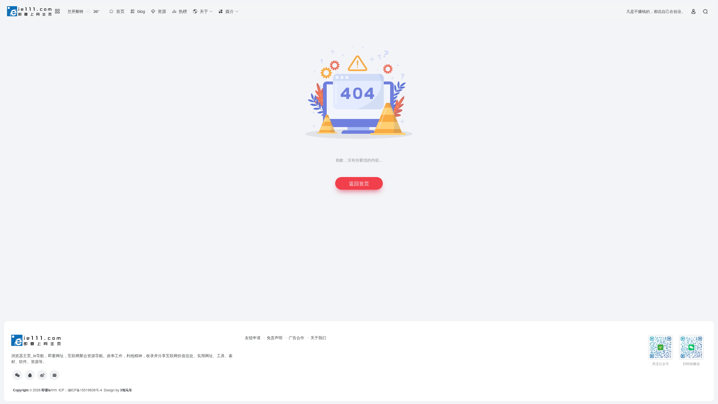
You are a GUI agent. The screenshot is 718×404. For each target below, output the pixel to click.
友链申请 (253, 337)
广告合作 (296, 337)
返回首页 (359, 183)
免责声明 (274, 337)
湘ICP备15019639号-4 (85, 389)
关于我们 (318, 337)
